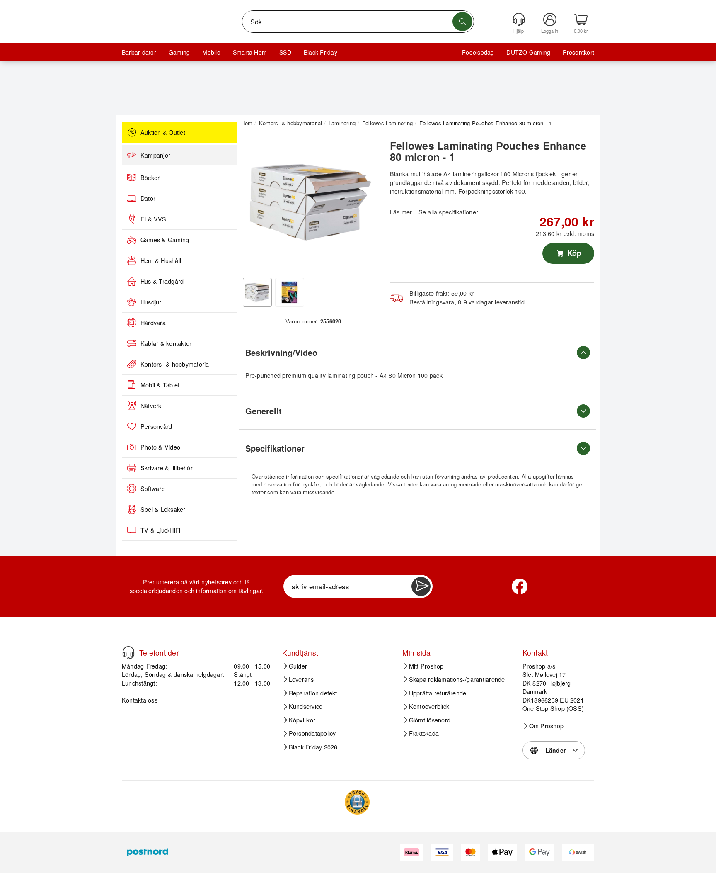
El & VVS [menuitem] (153, 219)
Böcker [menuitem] (150, 177)
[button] (310, 202)
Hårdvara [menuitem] (153, 323)
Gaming (179, 52)
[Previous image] (253, 204)
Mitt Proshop (426, 666)
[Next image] (367, 204)
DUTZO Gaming (528, 52)
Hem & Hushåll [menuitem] (160, 260)
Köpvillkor (302, 720)
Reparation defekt (313, 693)
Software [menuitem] (152, 488)
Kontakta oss (139, 699)
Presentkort (578, 52)
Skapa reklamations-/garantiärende (457, 679)
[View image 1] (257, 292)
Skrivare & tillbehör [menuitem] (166, 468)
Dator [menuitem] (147, 198)
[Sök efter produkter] (462, 21)
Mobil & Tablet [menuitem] (159, 385)
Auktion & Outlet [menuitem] (162, 132)
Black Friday (320, 52)
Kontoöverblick (429, 706)
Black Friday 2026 (313, 747)
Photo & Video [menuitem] (160, 447)
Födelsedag (478, 52)
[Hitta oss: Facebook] (519, 586)
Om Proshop (546, 726)
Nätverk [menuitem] (151, 405)
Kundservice (306, 706)
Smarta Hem (250, 52)
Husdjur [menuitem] (151, 302)
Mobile (211, 52)
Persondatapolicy (312, 733)
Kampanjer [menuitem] (155, 155)
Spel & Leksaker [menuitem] (163, 509)
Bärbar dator (139, 52)
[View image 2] (289, 292)
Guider (298, 666)
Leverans (301, 679)
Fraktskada (424, 733)
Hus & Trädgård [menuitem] (162, 281)
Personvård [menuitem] (156, 426)
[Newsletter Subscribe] (421, 586)
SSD (285, 52)
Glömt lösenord (429, 720)
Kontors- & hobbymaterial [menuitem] (175, 364)
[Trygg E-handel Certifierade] (357, 802)
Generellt (263, 411)
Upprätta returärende (438, 693)
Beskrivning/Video (281, 352)
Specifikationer (275, 448)
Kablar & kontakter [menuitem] (165, 343)
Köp (573, 253)
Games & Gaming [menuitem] (164, 240)
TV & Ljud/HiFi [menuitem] (160, 530)
